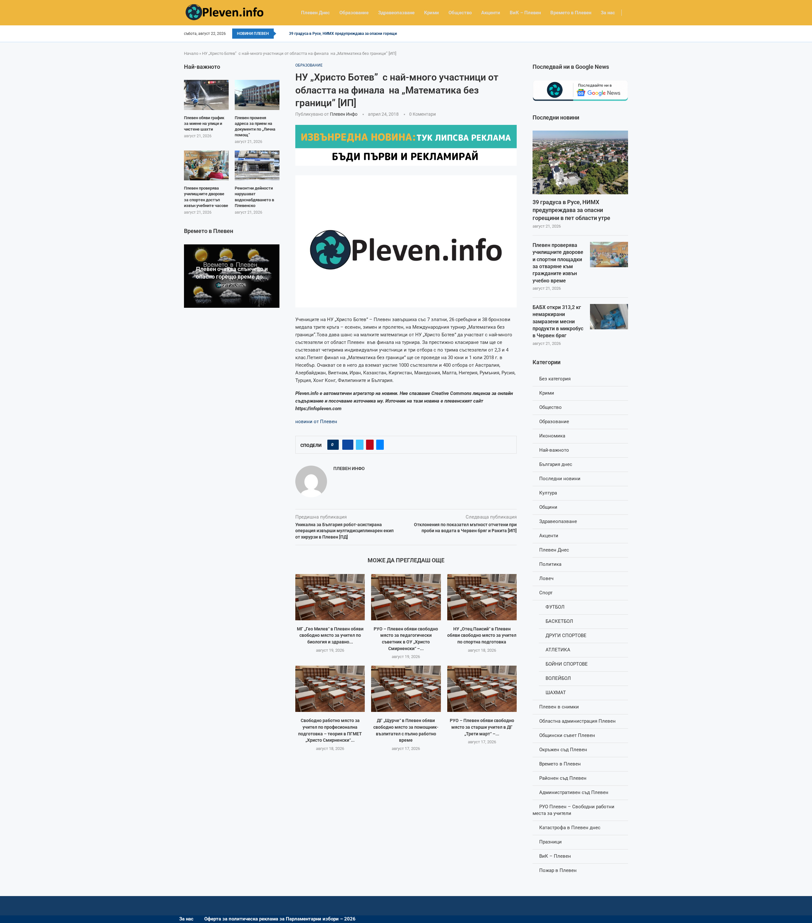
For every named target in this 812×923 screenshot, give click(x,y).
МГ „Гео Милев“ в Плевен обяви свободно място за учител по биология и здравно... (330, 635)
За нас (608, 13)
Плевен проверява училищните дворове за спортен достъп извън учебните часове (206, 197)
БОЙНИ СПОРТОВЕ (567, 664)
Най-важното (554, 450)
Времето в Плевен (570, 13)
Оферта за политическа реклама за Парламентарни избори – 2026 (280, 919)
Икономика (552, 436)
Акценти (490, 13)
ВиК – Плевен (525, 13)
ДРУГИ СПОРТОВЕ (566, 635)
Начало (191, 53)
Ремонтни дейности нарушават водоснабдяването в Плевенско (254, 197)
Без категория (555, 379)
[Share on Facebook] (347, 445)
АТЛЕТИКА (558, 650)
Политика (550, 564)
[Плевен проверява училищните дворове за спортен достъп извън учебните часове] (206, 165)
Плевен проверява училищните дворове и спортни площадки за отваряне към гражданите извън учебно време (558, 263)
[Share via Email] (380, 445)
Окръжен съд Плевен (563, 749)
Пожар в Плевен (558, 870)
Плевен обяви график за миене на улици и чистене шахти (204, 123)
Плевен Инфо (343, 114)
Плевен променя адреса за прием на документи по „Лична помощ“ (255, 126)
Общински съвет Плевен (567, 735)
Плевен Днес (315, 13)
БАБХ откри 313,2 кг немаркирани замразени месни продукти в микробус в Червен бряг (558, 321)
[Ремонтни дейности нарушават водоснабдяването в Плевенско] (257, 165)
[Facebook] (626, 33)
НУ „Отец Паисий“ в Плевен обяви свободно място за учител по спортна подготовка (481, 635)
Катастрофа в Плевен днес (569, 827)
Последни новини (559, 478)
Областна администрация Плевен (577, 721)
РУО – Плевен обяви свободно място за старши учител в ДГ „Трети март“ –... (482, 727)
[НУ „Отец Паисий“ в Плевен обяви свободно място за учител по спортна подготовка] (482, 597)
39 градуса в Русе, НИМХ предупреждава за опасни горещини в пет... (351, 33)
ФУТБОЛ (555, 607)
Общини (548, 507)
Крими (431, 13)
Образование (354, 13)
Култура (548, 493)
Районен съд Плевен (562, 778)
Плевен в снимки (559, 707)
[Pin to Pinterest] (370, 445)
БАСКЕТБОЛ (559, 621)
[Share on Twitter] (359, 445)
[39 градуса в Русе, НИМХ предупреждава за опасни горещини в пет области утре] (580, 162)
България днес (555, 464)
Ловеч (546, 578)
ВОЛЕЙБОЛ (558, 678)
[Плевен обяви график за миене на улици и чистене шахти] (206, 95)
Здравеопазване (396, 13)
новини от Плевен (316, 421)
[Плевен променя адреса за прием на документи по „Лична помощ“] (257, 95)
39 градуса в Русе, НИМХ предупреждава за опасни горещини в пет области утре (571, 210)
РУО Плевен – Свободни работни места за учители (573, 810)
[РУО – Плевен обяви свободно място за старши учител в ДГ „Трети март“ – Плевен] (482, 689)
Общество (460, 13)
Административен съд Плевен (573, 792)
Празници (550, 842)
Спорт (546, 593)
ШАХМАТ (556, 692)
